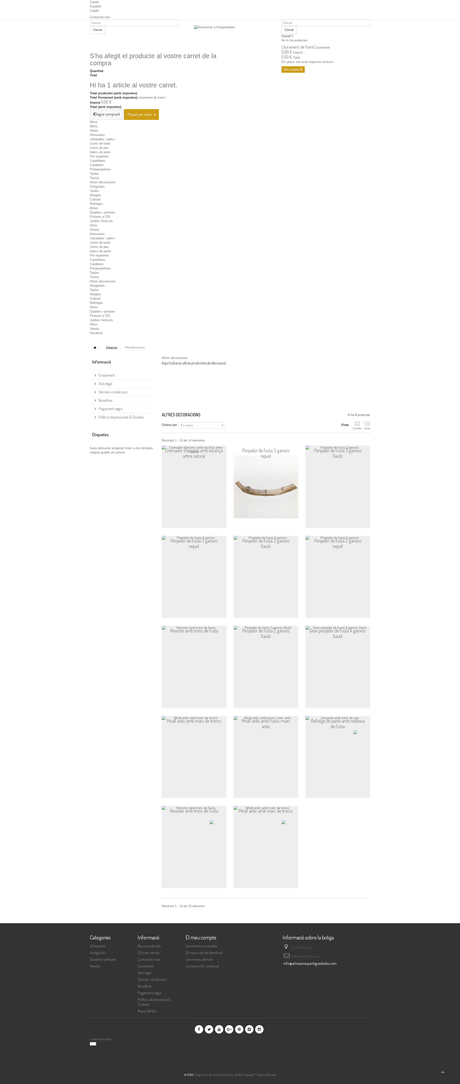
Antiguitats (97, 186)
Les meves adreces (199, 959)
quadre (106, 452)
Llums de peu (99, 148)
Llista (367, 428)
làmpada (147, 448)
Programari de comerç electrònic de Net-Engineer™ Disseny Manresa (235, 1075)
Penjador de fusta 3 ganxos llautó (338, 453)
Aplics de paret (100, 152)
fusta (94, 448)
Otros (94, 225)
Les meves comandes (201, 946)
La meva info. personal (202, 966)
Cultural (95, 199)
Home (94, 130)
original (95, 452)
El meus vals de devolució (204, 952)
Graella (357, 428)
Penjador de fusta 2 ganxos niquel (338, 543)
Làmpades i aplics (102, 139)
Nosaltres (96, 333)
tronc (129, 448)
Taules (94, 173)
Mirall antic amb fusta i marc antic (266, 723)
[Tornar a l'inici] (94, 348)
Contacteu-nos (100, 17)
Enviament (106, 375)
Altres (94, 208)
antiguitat (118, 448)
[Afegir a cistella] (216, 521)
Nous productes (149, 946)
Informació (101, 361)
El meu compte (201, 937)
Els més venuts (148, 952)
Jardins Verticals (101, 221)
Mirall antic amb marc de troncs (194, 721)
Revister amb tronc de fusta (194, 631)
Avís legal (105, 383)
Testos (94, 178)
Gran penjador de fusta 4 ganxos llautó (338, 633)
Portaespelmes (100, 169)
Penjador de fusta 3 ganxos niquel (266, 453)
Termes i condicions (112, 392)
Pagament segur (110, 408)
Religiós (95, 195)
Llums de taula (100, 143)
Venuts (94, 229)
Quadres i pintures (102, 212)
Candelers (97, 165)
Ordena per (169, 425)
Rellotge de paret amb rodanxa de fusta (338, 723)
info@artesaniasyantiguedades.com (310, 963)
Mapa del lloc (147, 1011)
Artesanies (97, 135)
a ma (137, 448)
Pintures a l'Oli (100, 216)
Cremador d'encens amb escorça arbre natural (194, 453)
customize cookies (100, 1039)
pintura (120, 452)
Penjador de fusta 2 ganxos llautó (266, 633)
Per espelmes (99, 156)
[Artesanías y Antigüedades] (230, 36)
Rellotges (96, 204)
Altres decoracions (103, 182)
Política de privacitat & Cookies (121, 417)
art (113, 452)
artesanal (104, 448)
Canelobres (97, 160)
